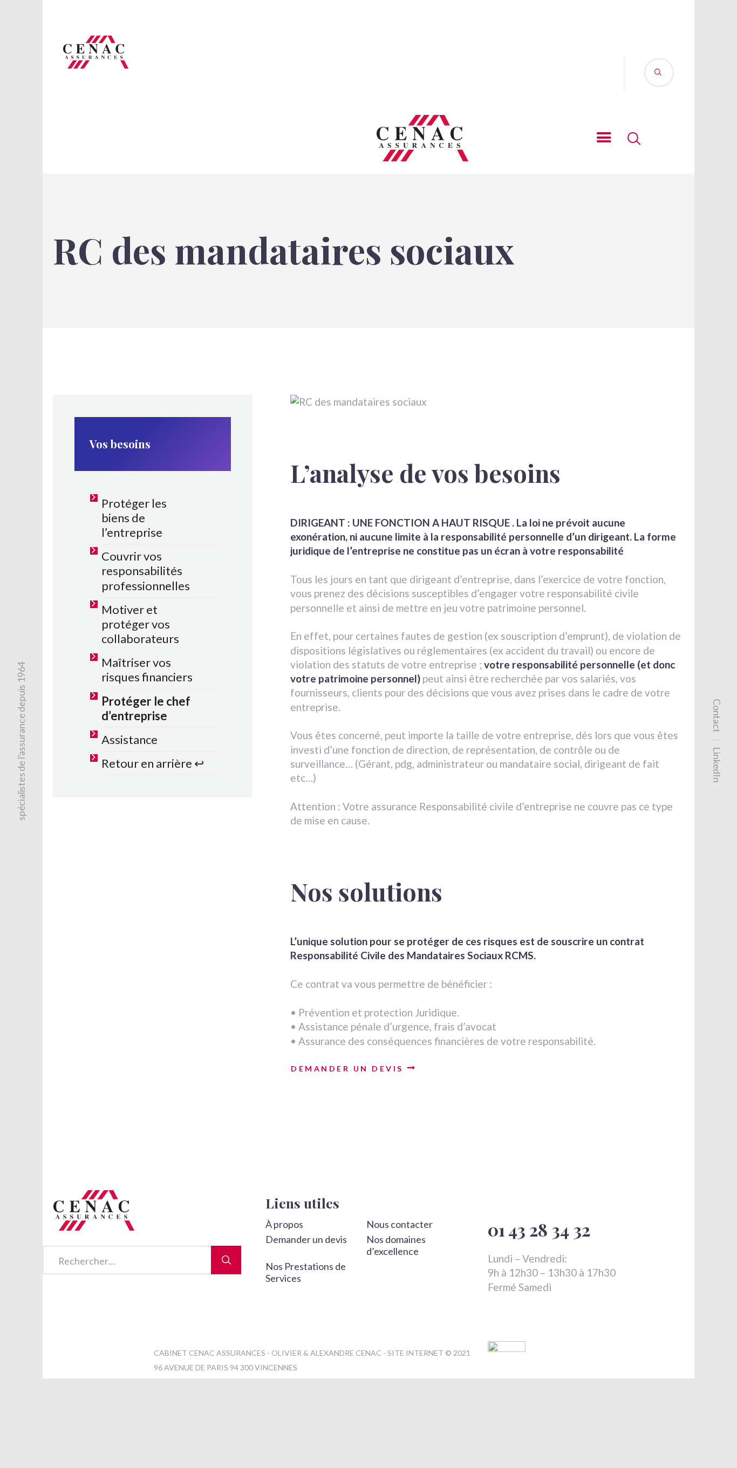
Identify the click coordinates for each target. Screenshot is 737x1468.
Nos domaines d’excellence (396, 1245)
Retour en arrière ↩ (152, 763)
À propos (284, 1224)
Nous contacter (399, 1224)
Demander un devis (306, 1239)
